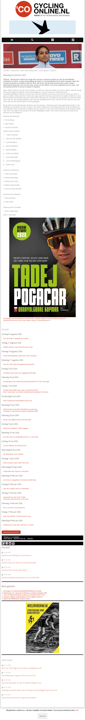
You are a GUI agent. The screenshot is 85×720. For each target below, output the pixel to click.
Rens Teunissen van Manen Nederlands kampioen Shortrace (25, 392)
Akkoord (43, 716)
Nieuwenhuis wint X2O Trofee (14, 497)
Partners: (8, 538)
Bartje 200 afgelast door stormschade (17, 420)
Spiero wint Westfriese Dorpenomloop (17, 599)
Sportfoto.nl (20, 538)
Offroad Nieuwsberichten (11, 532)
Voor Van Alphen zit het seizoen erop (17, 516)
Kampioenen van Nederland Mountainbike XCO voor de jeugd (26, 381)
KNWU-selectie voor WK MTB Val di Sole (18, 347)
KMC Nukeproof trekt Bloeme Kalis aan (17, 401)
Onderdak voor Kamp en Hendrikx (16, 471)
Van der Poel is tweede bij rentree (15, 338)
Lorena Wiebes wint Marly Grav (14, 445)
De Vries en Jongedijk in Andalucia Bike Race (19, 480)
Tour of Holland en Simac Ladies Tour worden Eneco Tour (24, 595)
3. (2, 595)
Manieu (30, 538)
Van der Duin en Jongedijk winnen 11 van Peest (20, 437)
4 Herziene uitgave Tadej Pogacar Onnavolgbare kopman (22, 597)
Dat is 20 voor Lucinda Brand (14, 508)
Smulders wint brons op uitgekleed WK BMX (19, 373)
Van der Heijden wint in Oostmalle (16, 488)
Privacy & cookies (11, 537)
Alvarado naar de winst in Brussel (15, 499)
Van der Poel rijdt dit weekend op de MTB (18, 364)
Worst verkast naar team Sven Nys (16, 463)
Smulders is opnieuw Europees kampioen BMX (20, 411)
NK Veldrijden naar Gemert (13, 454)
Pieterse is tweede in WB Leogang (15, 428)
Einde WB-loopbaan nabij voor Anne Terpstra (20, 356)
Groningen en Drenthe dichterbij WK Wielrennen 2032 (22, 591)
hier (77, 710)
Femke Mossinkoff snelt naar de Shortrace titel (20, 390)
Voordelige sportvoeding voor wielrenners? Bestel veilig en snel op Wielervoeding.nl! (34, 318)
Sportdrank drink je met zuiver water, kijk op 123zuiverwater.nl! (26, 320)
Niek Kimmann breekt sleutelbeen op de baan (20, 409)
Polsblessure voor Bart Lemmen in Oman (18, 525)
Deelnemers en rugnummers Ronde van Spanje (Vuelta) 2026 (25, 593)
